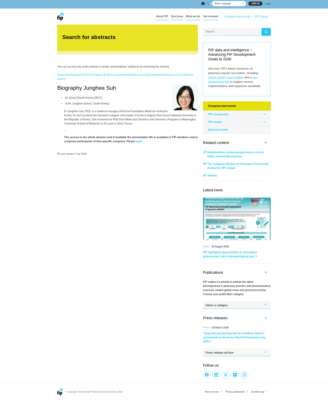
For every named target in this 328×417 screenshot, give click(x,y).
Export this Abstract (68, 74)
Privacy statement (235, 391)
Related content (216, 143)
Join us (255, 3)
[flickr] (235, 375)
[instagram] (244, 375)
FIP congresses (218, 114)
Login (268, 3)
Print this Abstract (93, 74)
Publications (213, 272)
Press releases (215, 318)
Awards (212, 175)
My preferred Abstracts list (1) (164, 74)
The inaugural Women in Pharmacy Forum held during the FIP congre (237, 165)
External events (218, 129)
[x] (225, 375)
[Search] (266, 32)
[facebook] (207, 375)
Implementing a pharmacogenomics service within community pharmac (235, 154)
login (139, 141)
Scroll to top (257, 391)
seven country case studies (225, 77)
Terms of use (212, 391)
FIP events (215, 122)
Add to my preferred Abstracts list (125, 74)
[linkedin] (216, 375)
